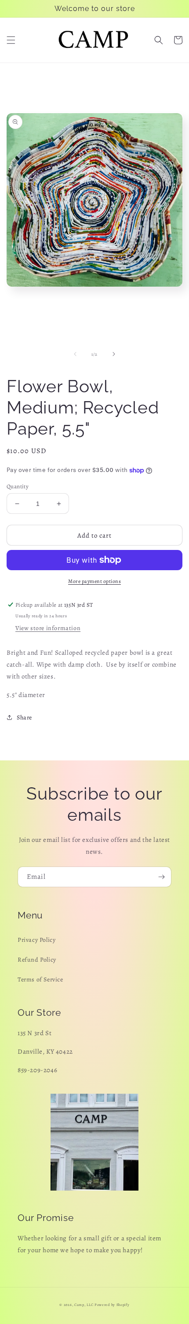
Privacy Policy (36, 940)
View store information (47, 628)
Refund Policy (37, 959)
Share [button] (24, 717)
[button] (11, 40)
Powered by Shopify (112, 1304)
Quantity (18, 486)
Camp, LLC (83, 1304)
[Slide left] (75, 354)
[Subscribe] (161, 877)
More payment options (94, 581)
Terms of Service (40, 979)
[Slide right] (114, 354)
